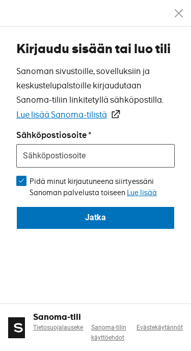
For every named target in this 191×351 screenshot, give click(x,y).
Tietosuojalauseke (58, 327)
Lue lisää (142, 192)
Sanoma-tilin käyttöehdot (108, 332)
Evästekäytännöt (160, 327)
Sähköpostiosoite (51, 135)
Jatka (95, 217)
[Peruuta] (179, 13)
